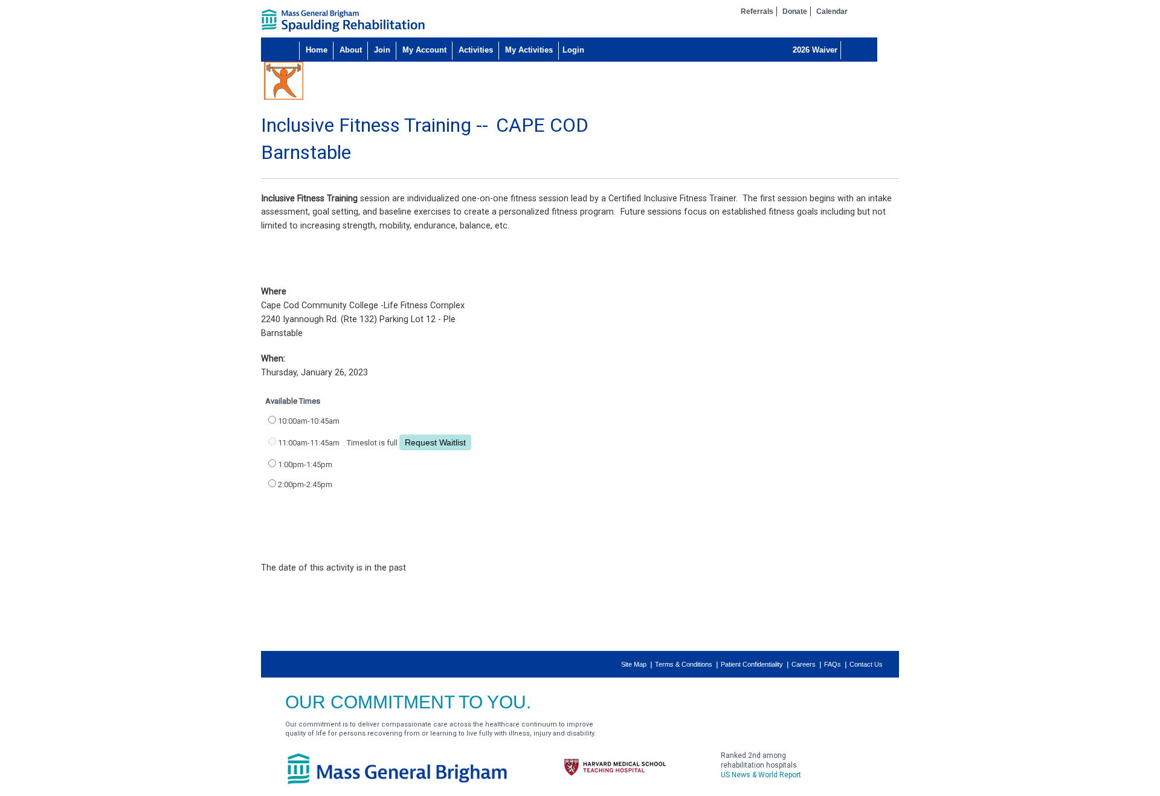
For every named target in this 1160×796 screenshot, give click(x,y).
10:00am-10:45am (309, 421)
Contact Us (866, 664)
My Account (424, 49)
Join (382, 49)
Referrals (757, 11)
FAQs (832, 664)
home (343, 20)
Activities (476, 49)
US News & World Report (761, 775)
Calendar (832, 11)
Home (316, 49)
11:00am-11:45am (309, 442)
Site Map (633, 664)
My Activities (529, 49)
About (351, 49)
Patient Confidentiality (752, 664)
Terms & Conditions (683, 664)
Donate (794, 11)
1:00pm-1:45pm (305, 464)
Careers (803, 664)
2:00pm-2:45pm (305, 484)
